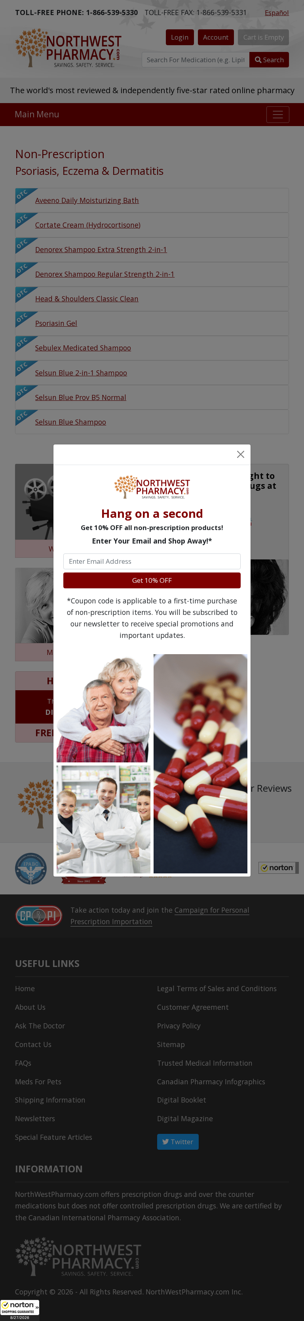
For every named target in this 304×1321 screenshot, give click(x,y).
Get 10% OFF (152, 580)
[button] (20, 1310)
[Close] (240, 454)
